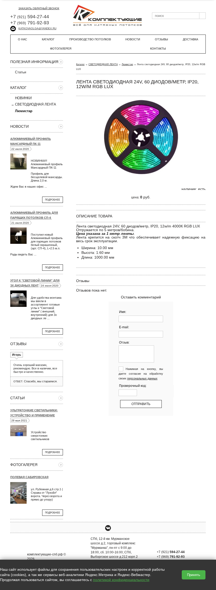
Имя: (122, 312)
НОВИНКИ (23, 98)
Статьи (20, 72)
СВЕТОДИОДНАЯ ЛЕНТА (35, 104)
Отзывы (161, 39)
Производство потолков (90, 39)
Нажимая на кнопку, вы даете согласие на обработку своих (141, 373)
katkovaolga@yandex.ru (37, 28)
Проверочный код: (132, 386)
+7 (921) (171, 552)
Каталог (48, 39)
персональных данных (142, 378)
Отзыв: (124, 342)
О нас (22, 39)
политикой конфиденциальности (121, 580)
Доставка (190, 39)
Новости (132, 39)
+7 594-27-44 (29, 16)
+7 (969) (171, 557)
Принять (193, 575)
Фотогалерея (60, 48)
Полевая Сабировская (29, 477)
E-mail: (124, 327)
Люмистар (127, 64)
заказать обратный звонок (38, 8)
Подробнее (52, 199)
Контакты (158, 48)
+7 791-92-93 (29, 22)
